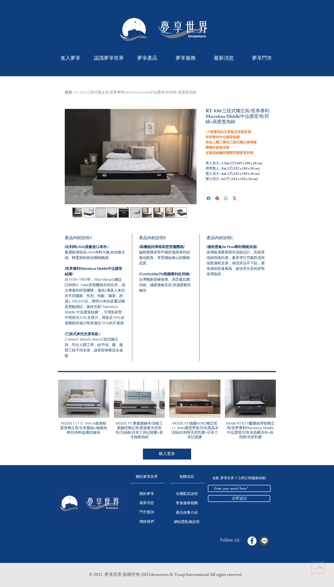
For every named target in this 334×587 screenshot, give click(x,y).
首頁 (68, 92)
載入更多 (167, 453)
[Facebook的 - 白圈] (252, 540)
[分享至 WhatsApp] (226, 198)
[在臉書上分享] (208, 198)
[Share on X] (234, 198)
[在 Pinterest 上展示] (217, 198)
